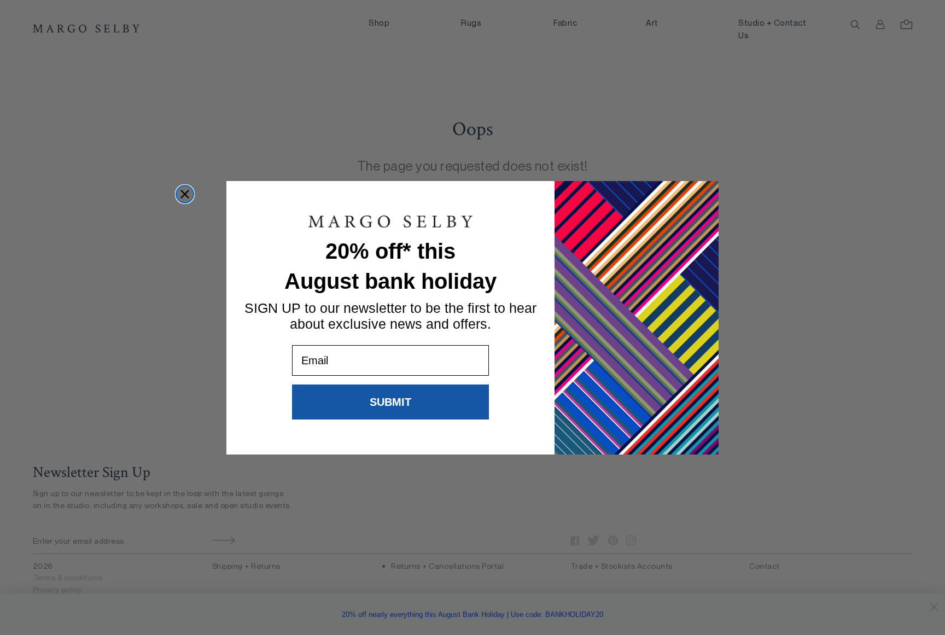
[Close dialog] (185, 194)
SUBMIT (390, 402)
